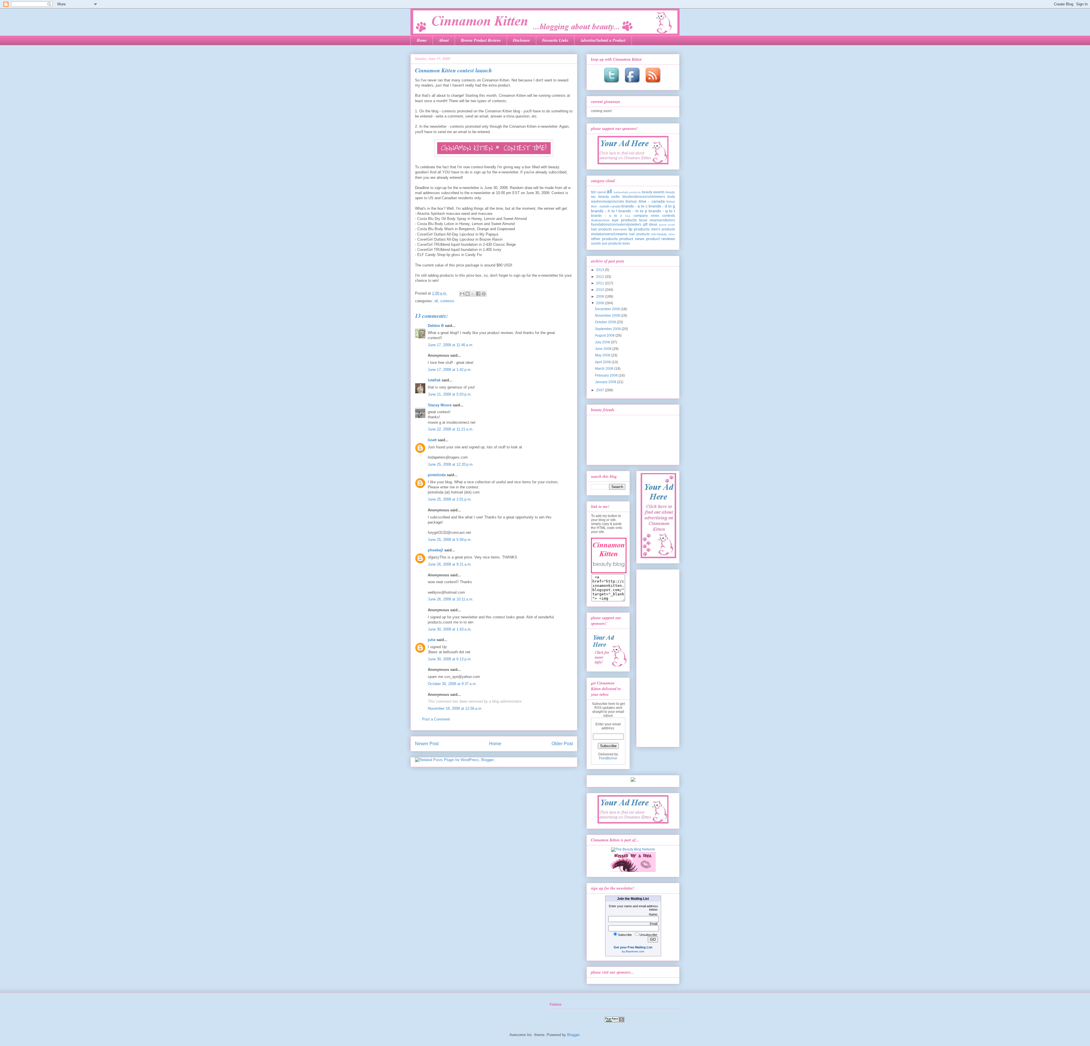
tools (626, 243)
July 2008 (603, 342)
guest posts (667, 224)
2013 (600, 270)
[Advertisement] (658, 657)
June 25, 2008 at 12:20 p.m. (451, 464)
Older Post (562, 743)
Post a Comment (436, 719)
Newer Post (427, 743)
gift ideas (650, 224)
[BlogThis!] (467, 294)
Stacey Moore (440, 405)
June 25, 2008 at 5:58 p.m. (450, 539)
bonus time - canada (645, 201)
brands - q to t (662, 211)
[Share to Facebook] (478, 294)
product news (631, 238)
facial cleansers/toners (657, 220)
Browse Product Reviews (481, 40)
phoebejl (435, 550)
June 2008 (603, 349)
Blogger (573, 1035)
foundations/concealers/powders (616, 224)
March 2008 (604, 369)
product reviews (660, 238)
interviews (620, 229)
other (671, 234)
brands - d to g (662, 206)
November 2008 (608, 316)
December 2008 (608, 309)
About (444, 40)
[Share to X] (473, 294)
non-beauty (659, 234)
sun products (612, 243)
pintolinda (437, 475)
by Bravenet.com (633, 951)
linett (432, 440)
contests (447, 301)
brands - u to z (606, 216)
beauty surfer (609, 197)
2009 (600, 297)
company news (646, 216)
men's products (663, 229)
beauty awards (653, 192)
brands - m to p (633, 211)
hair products (601, 229)
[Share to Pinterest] (484, 294)
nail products (639, 234)
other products (604, 238)
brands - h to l (604, 211)
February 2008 (607, 375)
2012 (600, 277)
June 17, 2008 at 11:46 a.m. (450, 345)
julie (431, 640)
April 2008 (603, 362)
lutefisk (434, 380)
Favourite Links (555, 40)
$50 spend (598, 192)
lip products (639, 229)
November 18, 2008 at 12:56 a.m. (455, 708)
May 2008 (603, 355)
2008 (600, 303)
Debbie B (436, 326)
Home (422, 40)
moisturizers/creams (609, 234)
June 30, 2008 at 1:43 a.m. (450, 629)
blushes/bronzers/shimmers (643, 197)
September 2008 (608, 329)
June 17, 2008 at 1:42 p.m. (450, 369)
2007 (600, 390)
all (436, 301)
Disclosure (521, 40)
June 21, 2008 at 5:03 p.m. (450, 394)
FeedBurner (608, 758)
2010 (600, 290)
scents (596, 243)
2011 (600, 283)
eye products (624, 220)
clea (627, 215)
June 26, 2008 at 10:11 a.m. (450, 599)
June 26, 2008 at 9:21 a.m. (450, 564)
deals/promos (600, 220)
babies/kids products (627, 192)
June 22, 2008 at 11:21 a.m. (450, 429)
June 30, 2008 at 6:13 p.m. (450, 659)
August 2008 (605, 335)
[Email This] (462, 294)
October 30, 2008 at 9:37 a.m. (452, 684)
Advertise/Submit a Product (603, 40)
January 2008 (606, 382)
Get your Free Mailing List (633, 947)
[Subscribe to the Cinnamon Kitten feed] (654, 84)
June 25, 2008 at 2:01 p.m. (450, 499)
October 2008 (606, 322)
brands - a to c (634, 206)
